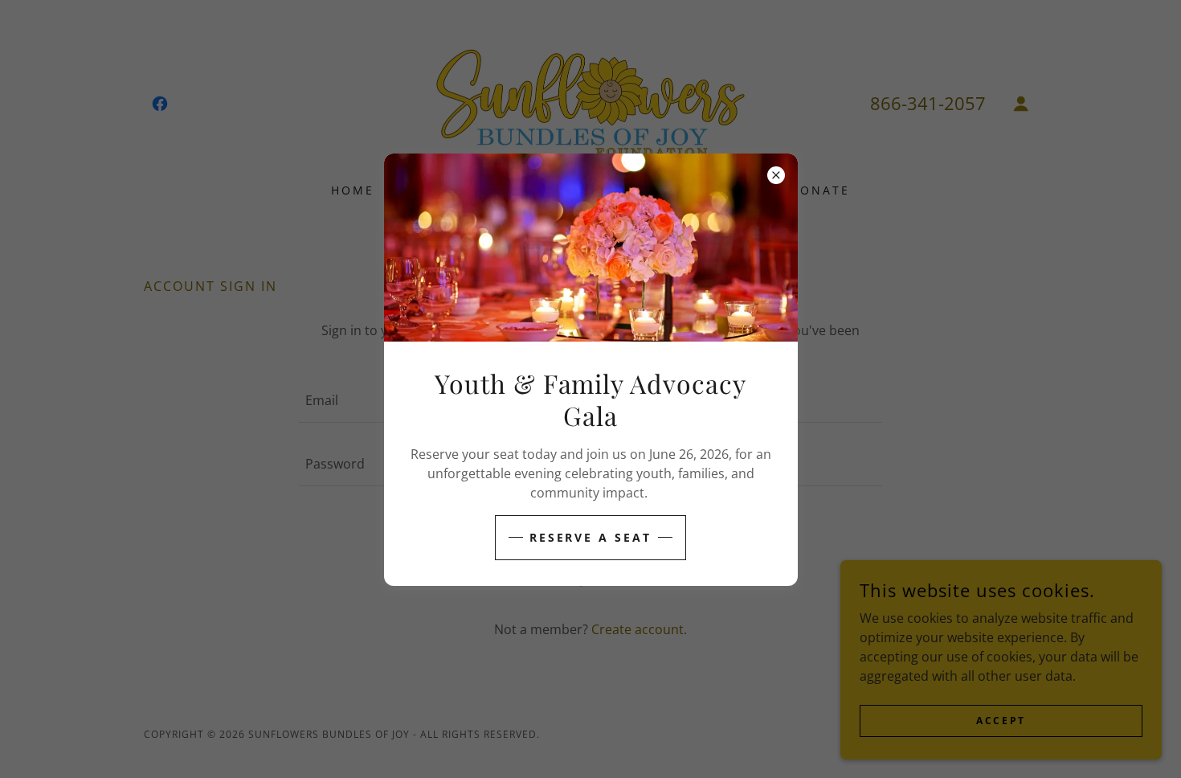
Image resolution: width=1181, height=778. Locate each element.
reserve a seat (590, 537)
